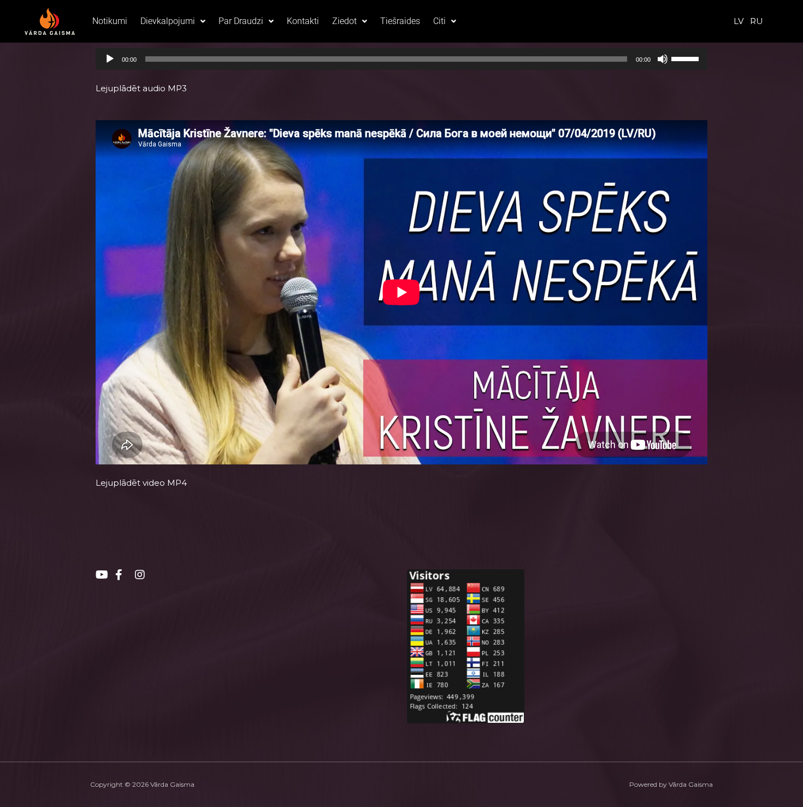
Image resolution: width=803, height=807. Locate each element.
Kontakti (303, 21)
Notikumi (109, 21)
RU (756, 21)
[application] (401, 59)
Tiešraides (400, 21)
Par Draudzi (241, 21)
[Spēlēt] (109, 59)
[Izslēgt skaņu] (662, 59)
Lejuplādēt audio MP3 (141, 88)
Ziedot (344, 21)
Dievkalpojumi (167, 21)
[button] (173, 21)
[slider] (686, 58)
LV (738, 21)
